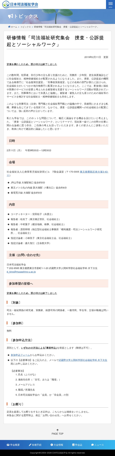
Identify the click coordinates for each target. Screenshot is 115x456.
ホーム (14, 26)
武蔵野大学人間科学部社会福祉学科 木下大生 (83, 360)
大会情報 (58, 444)
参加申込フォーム (20, 355)
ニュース (99, 444)
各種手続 (36, 444)
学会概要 (15, 444)
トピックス (25, 26)
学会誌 (78, 444)
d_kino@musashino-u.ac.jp (21, 271)
